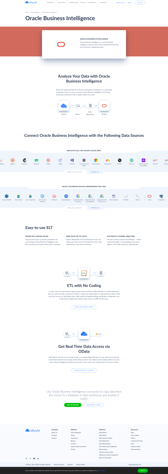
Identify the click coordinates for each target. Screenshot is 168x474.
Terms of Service (59, 464)
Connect (73, 443)
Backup (73, 441)
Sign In (130, 2)
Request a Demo (95, 405)
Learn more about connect (84, 370)
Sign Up (140, 2)
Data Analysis (103, 449)
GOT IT (143, 470)
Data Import (102, 432)
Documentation (136, 449)
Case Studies (135, 435)
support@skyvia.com (134, 464)
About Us (54, 432)
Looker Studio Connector (78, 446)
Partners (54, 438)
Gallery (133, 438)
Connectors (74, 438)
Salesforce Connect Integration (108, 455)
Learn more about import (84, 307)
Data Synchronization (105, 438)
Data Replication (104, 441)
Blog (132, 432)
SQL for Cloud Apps (105, 457)
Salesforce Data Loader (106, 452)
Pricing (73, 449)
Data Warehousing (105, 443)
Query (73, 435)
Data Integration (35, 12)
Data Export (102, 435)
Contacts (54, 435)
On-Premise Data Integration (108, 446)
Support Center (135, 446)
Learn (132, 443)
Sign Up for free (73, 405)
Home (27, 12)
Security (70, 464)
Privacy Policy (80, 464)
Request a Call (120, 2)
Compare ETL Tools (137, 441)
